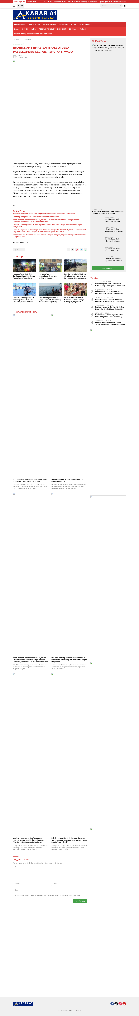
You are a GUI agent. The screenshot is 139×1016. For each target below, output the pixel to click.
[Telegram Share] (81, 249)
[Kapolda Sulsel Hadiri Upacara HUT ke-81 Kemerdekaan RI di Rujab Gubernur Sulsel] (97, 411)
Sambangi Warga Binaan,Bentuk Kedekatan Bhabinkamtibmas (36, 217)
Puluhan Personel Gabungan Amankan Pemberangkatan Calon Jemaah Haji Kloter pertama (109, 477)
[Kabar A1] (35, 15)
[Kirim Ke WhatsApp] (85, 249)
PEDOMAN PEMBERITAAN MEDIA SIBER (52, 29)
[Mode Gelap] (125, 6)
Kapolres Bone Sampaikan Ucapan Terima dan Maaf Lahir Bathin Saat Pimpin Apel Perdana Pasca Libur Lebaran (110, 484)
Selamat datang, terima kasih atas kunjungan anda (33, 34)
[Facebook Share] (68, 249)
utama (20, 56)
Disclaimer (73, 29)
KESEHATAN (64, 24)
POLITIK (73, 24)
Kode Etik (25, 29)
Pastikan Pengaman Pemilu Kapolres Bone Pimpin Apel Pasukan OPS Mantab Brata (109, 461)
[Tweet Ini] (72, 249)
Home (16, 29)
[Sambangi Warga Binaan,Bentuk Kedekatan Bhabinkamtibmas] (50, 265)
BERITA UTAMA (34, 24)
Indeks (20, 6)
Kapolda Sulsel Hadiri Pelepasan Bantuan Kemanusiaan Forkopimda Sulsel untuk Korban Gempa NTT (114, 401)
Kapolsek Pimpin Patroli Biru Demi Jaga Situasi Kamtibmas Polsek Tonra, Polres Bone (44, 214)
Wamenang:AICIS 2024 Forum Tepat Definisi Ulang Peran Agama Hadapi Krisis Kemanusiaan (110, 446)
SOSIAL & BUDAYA (85, 24)
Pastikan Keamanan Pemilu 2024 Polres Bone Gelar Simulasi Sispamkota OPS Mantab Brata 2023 (109, 469)
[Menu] (14, 6)
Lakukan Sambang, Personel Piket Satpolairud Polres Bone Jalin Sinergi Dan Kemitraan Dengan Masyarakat (47, 226)
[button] (120, 5)
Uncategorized (18, 44)
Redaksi (83, 29)
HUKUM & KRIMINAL (49, 24)
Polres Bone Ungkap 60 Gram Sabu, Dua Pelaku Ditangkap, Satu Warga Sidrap (113, 391)
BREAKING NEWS (20, 24)
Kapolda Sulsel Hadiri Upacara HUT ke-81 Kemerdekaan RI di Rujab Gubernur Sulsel (114, 411)
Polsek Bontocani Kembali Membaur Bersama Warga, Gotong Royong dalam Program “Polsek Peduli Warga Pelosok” (49, 236)
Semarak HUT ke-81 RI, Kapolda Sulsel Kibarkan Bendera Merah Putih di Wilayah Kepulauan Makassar (113, 421)
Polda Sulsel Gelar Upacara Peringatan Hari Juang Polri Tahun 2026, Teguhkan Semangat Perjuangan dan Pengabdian (107, 212)
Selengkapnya (107, 429)
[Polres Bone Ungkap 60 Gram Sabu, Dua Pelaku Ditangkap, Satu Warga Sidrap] (97, 392)
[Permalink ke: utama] (15, 56)
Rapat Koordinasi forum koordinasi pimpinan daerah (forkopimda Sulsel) (109, 453)
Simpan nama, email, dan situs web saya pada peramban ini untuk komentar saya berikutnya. (47, 895)
